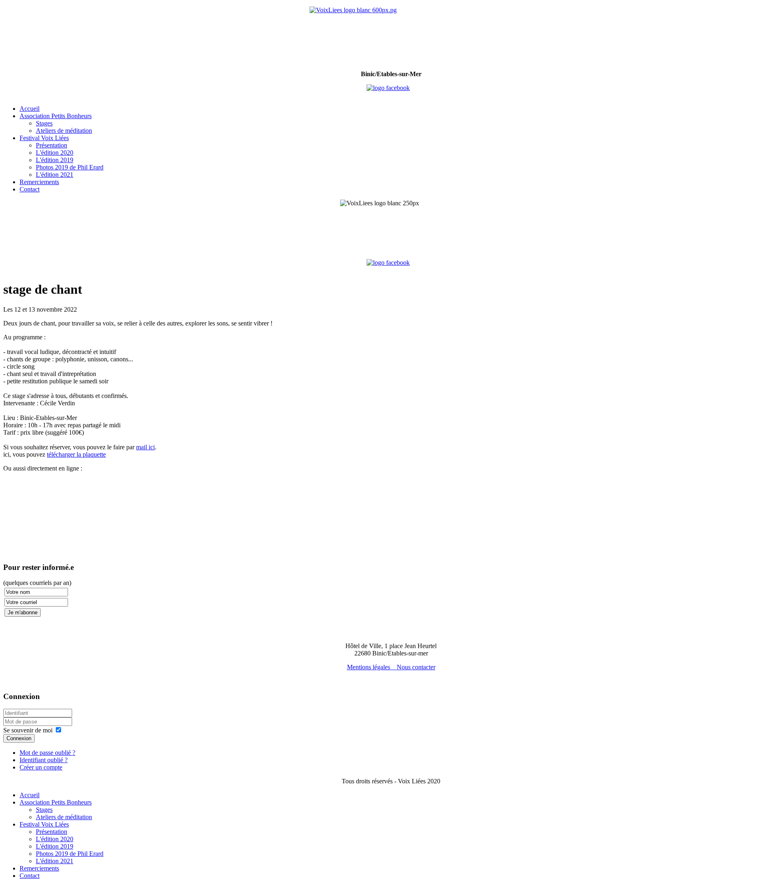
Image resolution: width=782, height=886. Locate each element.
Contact (30, 189)
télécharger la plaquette (76, 454)
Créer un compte (41, 767)
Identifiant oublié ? (44, 759)
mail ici (145, 447)
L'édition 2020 (54, 152)
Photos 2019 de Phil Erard (69, 167)
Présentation (51, 145)
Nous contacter (416, 667)
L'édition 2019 (54, 159)
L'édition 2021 (54, 174)
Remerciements (39, 181)
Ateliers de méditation (64, 130)
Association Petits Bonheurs (56, 115)
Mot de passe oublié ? (47, 752)
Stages (44, 123)
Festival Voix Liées (44, 137)
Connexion (19, 738)
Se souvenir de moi (28, 730)
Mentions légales (368, 667)
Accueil (30, 108)
